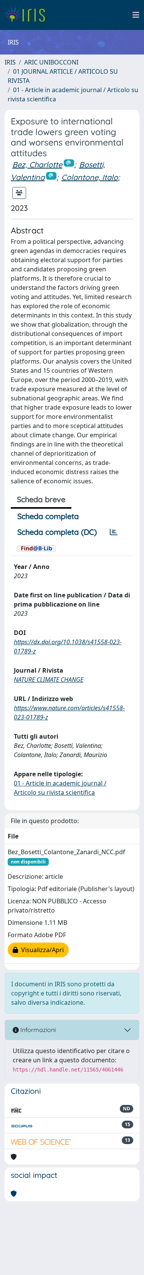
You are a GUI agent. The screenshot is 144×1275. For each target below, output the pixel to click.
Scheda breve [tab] (41, 499)
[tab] (113, 532)
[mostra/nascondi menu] (135, 15)
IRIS (10, 62)
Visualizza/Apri (41, 950)
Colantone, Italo (89, 177)
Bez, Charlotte (37, 164)
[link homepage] (28, 15)
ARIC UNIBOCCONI (51, 62)
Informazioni (37, 1030)
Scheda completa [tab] (48, 516)
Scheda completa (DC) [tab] (57, 532)
